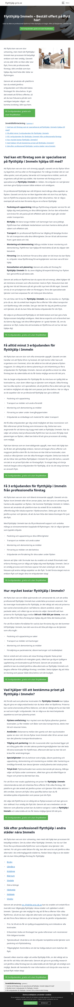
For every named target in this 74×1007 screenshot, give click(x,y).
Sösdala (10, 880)
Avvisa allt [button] (44, 1003)
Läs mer (56, 999)
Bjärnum (11, 875)
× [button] (72, 994)
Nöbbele (11, 894)
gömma (29, 123)
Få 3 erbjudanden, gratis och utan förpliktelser (37, 29)
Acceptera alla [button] (30, 1003)
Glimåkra (11, 866)
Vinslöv (10, 899)
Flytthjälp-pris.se (13, 2)
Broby (9, 862)
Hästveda (11, 889)
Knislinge (11, 871)
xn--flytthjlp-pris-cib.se (32, 904)
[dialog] (37, 999)
